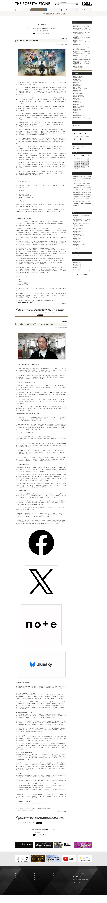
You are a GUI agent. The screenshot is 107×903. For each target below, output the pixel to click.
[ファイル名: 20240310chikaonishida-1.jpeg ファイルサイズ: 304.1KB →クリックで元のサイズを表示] (41, 63)
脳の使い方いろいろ (78, 66)
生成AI (28, 310)
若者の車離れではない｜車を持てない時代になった (82, 64)
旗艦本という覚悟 (78, 40)
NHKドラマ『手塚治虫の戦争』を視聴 (82, 53)
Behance (20, 819)
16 (75, 165)
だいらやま (78, 239)
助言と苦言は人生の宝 (84, 185)
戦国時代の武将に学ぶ (83, 192)
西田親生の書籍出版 (78, 77)
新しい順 (39, 30)
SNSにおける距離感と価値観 (25, 309)
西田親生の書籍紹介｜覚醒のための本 (82, 59)
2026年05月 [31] (77, 267)
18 (79, 165)
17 (77, 165)
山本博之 (77, 242)
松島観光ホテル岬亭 (78, 84)
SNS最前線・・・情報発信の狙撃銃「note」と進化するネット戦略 (35, 324)
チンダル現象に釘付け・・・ (80, 234)
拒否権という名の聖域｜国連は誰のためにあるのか (82, 38)
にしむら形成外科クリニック (80, 87)
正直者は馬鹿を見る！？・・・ (80, 231)
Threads (33, 310)
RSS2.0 (80, 274)
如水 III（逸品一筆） (78, 107)
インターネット (51, 312)
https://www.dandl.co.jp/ (24, 302)
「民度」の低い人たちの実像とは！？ (82, 223)
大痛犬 (77, 227)
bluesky (62, 309)
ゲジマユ (77, 232)
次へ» (47, 33)
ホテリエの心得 (80, 178)
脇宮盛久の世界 (77, 90)
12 (81, 163)
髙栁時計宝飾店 (77, 85)
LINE (30, 312)
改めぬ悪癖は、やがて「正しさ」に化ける (82, 30)
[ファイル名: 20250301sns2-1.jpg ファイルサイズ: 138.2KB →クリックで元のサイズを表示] (41, 664)
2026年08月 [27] (77, 262)
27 (84, 166)
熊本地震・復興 (77, 109)
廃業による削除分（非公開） (80, 117)
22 (88, 165)
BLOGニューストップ (78, 25)
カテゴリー (56, 44)
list (89, 118)
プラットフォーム (55, 309)
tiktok (55, 310)
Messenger (21, 310)
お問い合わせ (77, 882)
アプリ (40, 312)
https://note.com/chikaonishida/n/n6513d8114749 (31, 803)
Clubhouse (76, 112)
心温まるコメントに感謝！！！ (80, 244)
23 (75, 166)
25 (79, 166)
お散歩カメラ (77, 99)
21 (86, 165)
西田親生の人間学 (40, 310)
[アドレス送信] (76, 138)
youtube (61, 817)
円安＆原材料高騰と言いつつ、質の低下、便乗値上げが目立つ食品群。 (82, 220)
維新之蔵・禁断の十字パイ (79, 93)
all (89, 207)
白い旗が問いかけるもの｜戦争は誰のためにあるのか (82, 47)
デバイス (45, 312)
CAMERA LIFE (77, 125)
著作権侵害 (76, 114)
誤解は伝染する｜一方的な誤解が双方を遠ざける (82, 62)
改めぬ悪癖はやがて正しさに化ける (81, 190)
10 (77, 163)
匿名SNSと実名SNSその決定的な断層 (41, 309)
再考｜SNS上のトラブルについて (81, 55)
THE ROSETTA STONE (21, 873)
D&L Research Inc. (77, 876)
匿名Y (77, 217)
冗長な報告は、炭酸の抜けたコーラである (82, 57)
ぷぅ (77, 221)
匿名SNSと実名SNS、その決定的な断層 (27, 40)
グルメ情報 (76, 98)
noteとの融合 (38, 817)
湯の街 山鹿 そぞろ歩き (79, 96)
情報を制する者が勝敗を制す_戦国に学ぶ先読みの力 (82, 194)
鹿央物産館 (76, 101)
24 (77, 166)
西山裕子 (77, 229)
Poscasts (20, 817)
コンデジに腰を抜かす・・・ (80, 241)
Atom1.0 (86, 274)
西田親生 (77, 236)
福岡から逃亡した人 (80, 225)
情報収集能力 (87, 196)
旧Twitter (51, 817)
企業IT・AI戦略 (63, 327)
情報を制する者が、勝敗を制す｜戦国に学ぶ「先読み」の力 (82, 33)
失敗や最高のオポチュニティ (79, 176)
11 (79, 163)
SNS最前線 (45, 817)
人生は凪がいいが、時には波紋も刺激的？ (82, 52)
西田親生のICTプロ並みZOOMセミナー (49, 818)
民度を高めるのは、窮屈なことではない (82, 45)
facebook (50, 310)
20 (84, 165)
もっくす (77, 224)
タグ (37, 24)
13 (84, 163)
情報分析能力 (80, 196)
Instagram (35, 312)
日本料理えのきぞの (78, 92)
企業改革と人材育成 (78, 80)
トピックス (76, 82)
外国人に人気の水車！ (79, 238)
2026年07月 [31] (77, 264)
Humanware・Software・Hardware (81, 203)
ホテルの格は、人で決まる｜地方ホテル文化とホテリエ (82, 36)
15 (88, 163)
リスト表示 (52, 28)
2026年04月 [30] (77, 269)
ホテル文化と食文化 (78, 95)
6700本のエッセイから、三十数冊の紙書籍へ (82, 42)
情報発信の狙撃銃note (29, 817)
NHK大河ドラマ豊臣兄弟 (83, 199)
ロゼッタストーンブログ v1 (80, 146)
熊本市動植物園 (77, 103)
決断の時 (75, 199)
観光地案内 (76, 104)
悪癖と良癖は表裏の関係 (85, 187)
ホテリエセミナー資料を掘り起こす (81, 26)
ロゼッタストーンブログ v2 (80, 148)
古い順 (46, 30)
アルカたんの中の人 (80, 235)
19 (81, 165)
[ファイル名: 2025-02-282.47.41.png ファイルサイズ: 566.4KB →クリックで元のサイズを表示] (41, 345)
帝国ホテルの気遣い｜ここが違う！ (81, 28)
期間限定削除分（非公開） (79, 115)
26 (81, 166)
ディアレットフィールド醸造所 (80, 88)
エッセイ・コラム (63, 44)
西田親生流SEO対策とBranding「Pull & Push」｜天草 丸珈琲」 (82, 68)
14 (86, 163)
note (46, 310)
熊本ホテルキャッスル (79, 110)
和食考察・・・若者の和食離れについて (82, 216)
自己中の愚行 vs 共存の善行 (80, 49)
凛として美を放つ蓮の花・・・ (80, 247)
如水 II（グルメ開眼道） (79, 106)
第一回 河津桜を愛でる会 (79, 228)
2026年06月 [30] (77, 265)
